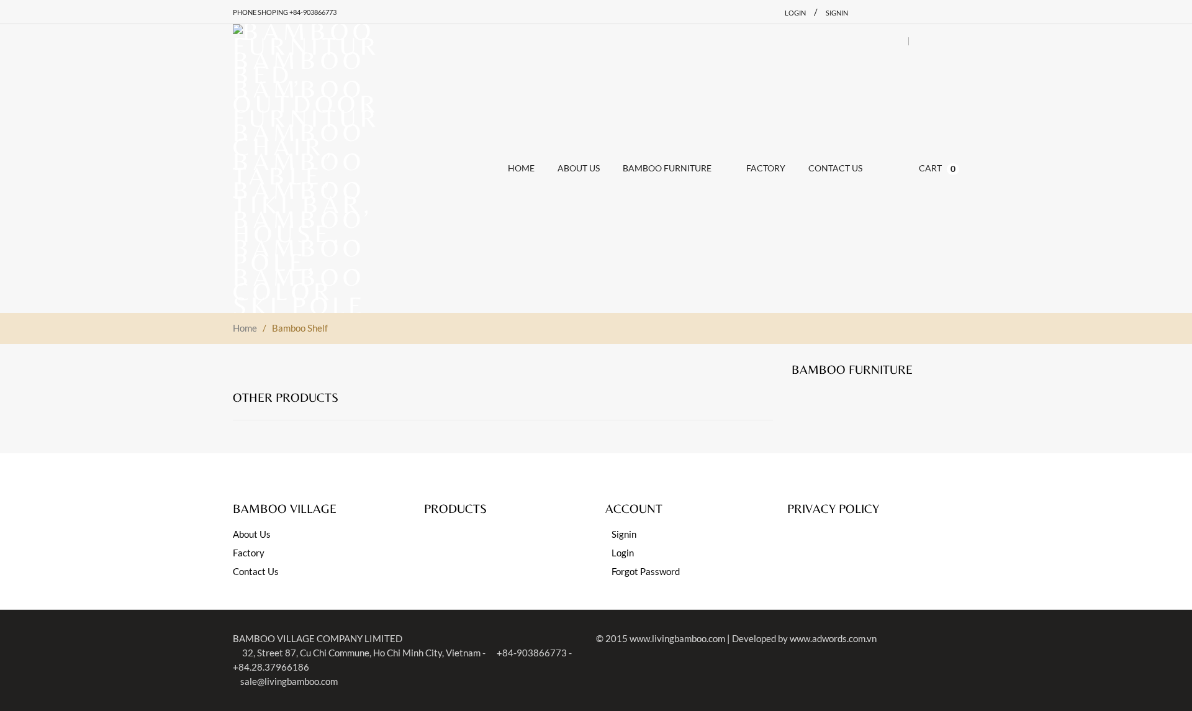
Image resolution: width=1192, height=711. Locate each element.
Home (245, 327)
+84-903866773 (531, 652)
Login (795, 13)
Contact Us (256, 571)
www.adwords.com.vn (833, 638)
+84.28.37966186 (271, 667)
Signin (837, 13)
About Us (252, 534)
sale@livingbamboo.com (289, 681)
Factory (248, 552)
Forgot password (646, 571)
